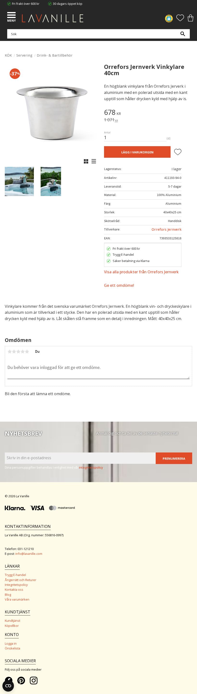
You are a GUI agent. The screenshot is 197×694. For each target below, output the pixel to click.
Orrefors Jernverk (166, 229)
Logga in (11, 643)
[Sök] (182, 34)
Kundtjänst (12, 620)
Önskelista (12, 648)
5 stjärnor (27, 351)
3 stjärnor (18, 351)
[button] (12, 15)
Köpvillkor (12, 625)
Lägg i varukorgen (137, 152)
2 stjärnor (14, 351)
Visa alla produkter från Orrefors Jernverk (141, 272)
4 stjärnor (22, 351)
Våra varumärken (17, 599)
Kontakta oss (14, 589)
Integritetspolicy (16, 585)
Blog (8, 594)
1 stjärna (9, 351)
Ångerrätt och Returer (20, 580)
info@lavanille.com (28, 553)
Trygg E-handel (15, 575)
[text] (148, 113)
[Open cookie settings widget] (8, 686)
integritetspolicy (91, 467)
